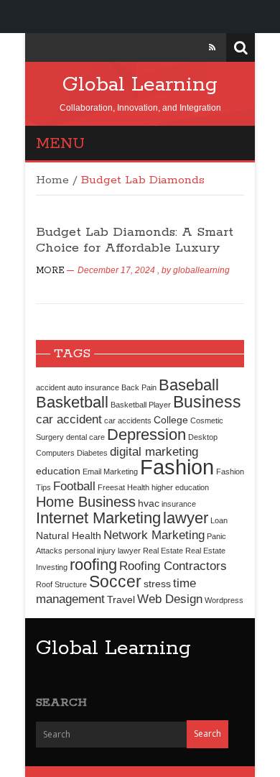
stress (157, 583)
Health (138, 487)
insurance (179, 504)
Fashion (177, 467)
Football (74, 486)
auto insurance (93, 387)
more (50, 270)
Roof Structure (61, 584)
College (171, 420)
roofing (93, 565)
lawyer (185, 518)
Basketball (72, 402)
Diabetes (92, 453)
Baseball (189, 385)
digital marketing (154, 451)
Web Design (169, 599)
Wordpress (224, 600)
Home (52, 180)
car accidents (127, 420)
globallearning (201, 270)
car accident (69, 419)
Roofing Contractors (173, 565)
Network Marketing (154, 535)
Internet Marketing (98, 518)
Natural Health (68, 535)
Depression (146, 434)
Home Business (86, 502)
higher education (180, 487)
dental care (85, 437)
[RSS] (212, 47)
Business (207, 401)
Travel (121, 599)
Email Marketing (110, 471)
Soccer (115, 581)
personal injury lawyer (103, 550)
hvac (148, 503)
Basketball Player (141, 404)
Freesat (111, 487)
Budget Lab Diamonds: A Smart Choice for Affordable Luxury (134, 240)
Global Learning (140, 85)
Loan (219, 520)
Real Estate (163, 550)
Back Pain (139, 387)
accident (50, 387)
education (58, 471)
